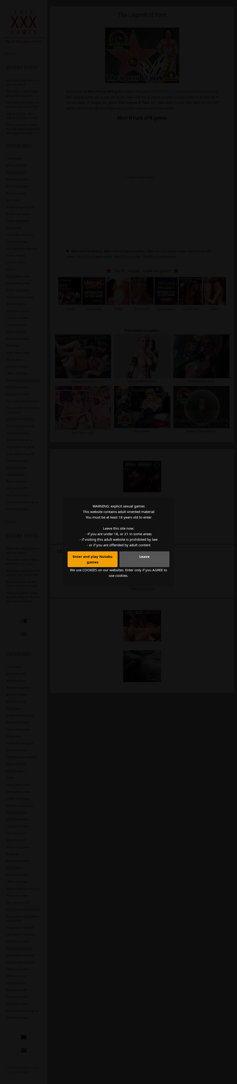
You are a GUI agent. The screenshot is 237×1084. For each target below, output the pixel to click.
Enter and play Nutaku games (92, 559)
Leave (144, 556)
